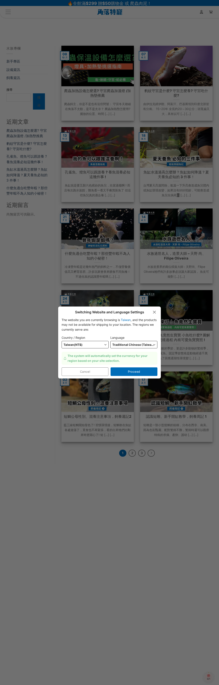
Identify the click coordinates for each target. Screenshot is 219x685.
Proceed (134, 371)
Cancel (85, 371)
